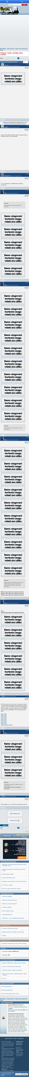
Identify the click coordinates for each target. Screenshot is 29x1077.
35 (23, 58)
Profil (3, 119)
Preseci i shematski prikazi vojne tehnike (11, 966)
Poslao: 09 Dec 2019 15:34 (11, 796)
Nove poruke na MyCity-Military (8, 861)
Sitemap (15, 1038)
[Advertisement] (14, 31)
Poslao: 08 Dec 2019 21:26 (11, 696)
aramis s (6, 65)
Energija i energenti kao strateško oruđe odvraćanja (13, 963)
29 (8, 58)
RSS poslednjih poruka (7, 990)
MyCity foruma (4, 1069)
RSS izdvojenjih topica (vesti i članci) (10, 993)
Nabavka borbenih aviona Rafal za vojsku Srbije (13, 932)
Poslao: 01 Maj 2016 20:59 (14, 127)
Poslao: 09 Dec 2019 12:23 (13, 733)
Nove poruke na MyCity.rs (7, 893)
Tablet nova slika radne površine (9, 900)
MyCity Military (3, 48)
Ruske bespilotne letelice (8, 874)
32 (15, 58)
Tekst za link (4, 713)
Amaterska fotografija (7, 896)
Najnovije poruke (8, 1038)
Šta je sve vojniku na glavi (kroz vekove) (11, 888)
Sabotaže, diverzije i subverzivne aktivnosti (12, 970)
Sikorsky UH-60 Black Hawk (8, 877)
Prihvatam (18, 1074)
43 (1, 829)
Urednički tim (21, 1038)
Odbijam (25, 1074)
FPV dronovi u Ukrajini (7, 885)
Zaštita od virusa (19, 1044)
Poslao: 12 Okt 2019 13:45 (13, 603)
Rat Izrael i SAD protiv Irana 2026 (9, 928)
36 (25, 58)
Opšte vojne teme (10, 48)
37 (27, 827)
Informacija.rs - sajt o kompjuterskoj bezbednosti (13, 918)
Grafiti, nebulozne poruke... (8, 911)
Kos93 (3, 696)
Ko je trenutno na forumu (7, 1002)
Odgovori (5, 825)
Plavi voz (4, 978)
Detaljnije (10, 1008)
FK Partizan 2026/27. (7, 907)
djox (5, 193)
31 (13, 58)
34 (20, 58)
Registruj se (5, 122)
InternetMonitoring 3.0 (7, 914)
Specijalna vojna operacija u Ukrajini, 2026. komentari (14, 881)
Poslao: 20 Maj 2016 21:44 (13, 193)
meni (7, 1)
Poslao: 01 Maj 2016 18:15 (15, 65)
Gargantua (7, 175)
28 (6, 58)
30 (11, 58)
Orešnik (4, 935)
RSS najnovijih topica (7, 986)
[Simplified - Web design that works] (21, 1055)
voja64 (6, 127)
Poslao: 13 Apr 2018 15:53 (13, 285)
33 (18, 58)
